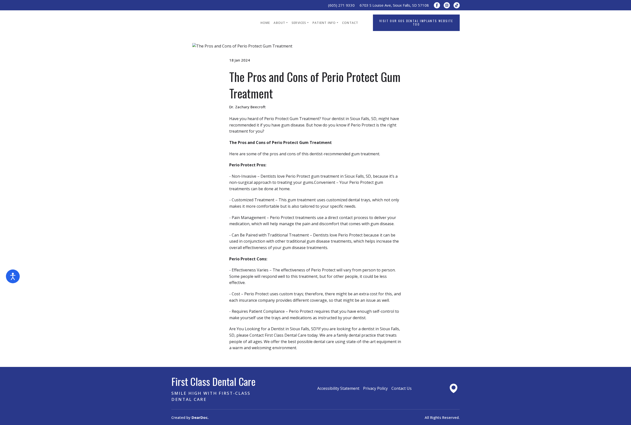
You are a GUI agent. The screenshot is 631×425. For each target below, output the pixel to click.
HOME (265, 23)
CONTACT (350, 23)
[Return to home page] (208, 23)
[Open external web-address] (453, 388)
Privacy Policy (375, 388)
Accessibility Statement (338, 388)
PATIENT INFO (324, 23)
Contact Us (401, 388)
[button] (437, 5)
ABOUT (279, 23)
